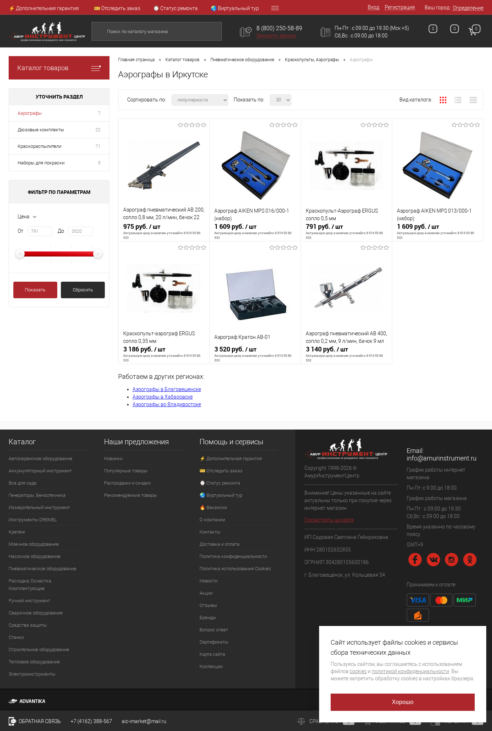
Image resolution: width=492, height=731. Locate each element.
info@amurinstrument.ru (442, 458)
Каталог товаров (42, 68)
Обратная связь (39, 721)
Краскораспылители (39, 146)
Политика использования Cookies (235, 568)
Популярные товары (126, 470)
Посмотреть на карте (329, 520)
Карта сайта (212, 654)
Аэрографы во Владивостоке (167, 404)
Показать (35, 289)
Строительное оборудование (39, 649)
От (20, 231)
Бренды (208, 617)
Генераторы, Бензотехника (37, 495)
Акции (206, 593)
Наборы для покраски (41, 162)
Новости (209, 581)
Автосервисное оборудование (40, 458)
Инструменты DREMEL (33, 519)
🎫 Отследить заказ (117, 8)
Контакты (210, 532)
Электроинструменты (32, 674)
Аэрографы (30, 113)
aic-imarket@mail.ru (144, 721)
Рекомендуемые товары (130, 495)
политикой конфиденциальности (410, 671)
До (61, 231)
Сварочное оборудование (36, 613)
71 (97, 146)
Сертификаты (214, 642)
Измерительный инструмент (39, 507)
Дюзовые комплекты (41, 129)
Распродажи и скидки (127, 483)
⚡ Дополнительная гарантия (44, 8)
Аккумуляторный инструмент (40, 470)
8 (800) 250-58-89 (279, 28)
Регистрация (400, 7)
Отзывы (208, 605)
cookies (358, 671)
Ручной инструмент (29, 600)
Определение (468, 8)
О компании (212, 519)
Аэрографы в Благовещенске (167, 389)
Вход (373, 7)
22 (97, 129)
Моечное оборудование (34, 544)
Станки (16, 637)
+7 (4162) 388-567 (91, 721)
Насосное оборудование (35, 556)
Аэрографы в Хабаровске (163, 397)
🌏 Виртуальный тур (235, 8)
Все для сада (22, 483)
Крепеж (17, 532)
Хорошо (403, 702)
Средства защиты (28, 625)
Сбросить (83, 289)
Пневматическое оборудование (42, 568)
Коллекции (211, 666)
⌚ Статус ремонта (175, 8)
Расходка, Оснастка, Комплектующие (30, 584)
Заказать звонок (276, 35)
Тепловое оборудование (34, 661)
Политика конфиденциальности (233, 556)
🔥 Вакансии (213, 507)
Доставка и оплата (220, 544)
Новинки (113, 458)
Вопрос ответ (214, 629)
